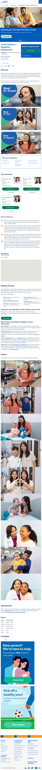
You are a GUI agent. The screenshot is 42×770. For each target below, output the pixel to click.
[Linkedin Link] (26, 768)
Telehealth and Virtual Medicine (18, 757)
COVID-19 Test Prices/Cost (33, 754)
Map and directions (4, 59)
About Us (3, 740)
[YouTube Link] (36, 768)
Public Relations (4, 749)
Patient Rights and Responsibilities (31, 748)
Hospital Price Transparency (33, 752)
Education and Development (19, 745)
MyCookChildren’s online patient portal (15, 612)
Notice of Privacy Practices (33, 745)
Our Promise (3, 742)
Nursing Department (18, 749)
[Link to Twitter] (11, 66)
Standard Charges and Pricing (32, 762)
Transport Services (17, 759)
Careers (2, 744)
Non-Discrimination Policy (33, 750)
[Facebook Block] (29, 768)
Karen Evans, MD (6, 179)
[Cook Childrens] (4, 2)
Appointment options (26, 55)
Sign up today (6, 36)
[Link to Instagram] (13, 66)
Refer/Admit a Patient (18, 753)
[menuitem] (6, 746)
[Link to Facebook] (8, 66)
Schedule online (11, 189)
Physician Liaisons (17, 751)
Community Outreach (4, 756)
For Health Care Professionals (18, 741)
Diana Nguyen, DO (7, 197)
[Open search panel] (37, 1)
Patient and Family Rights (32, 741)
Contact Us (30, 758)
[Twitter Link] (32, 768)
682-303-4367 (14, 349)
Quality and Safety (4, 747)
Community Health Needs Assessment (6, 759)
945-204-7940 (5, 63)
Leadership (3, 751)
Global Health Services (18, 747)
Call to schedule (31, 50)
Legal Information (31, 743)
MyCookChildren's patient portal (19, 344)
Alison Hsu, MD (27, 179)
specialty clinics (21, 338)
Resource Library (17, 754)
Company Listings (4, 746)
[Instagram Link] (40, 768)
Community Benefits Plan (5, 761)
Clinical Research (17, 743)
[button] (25, 40)
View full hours (5, 54)
